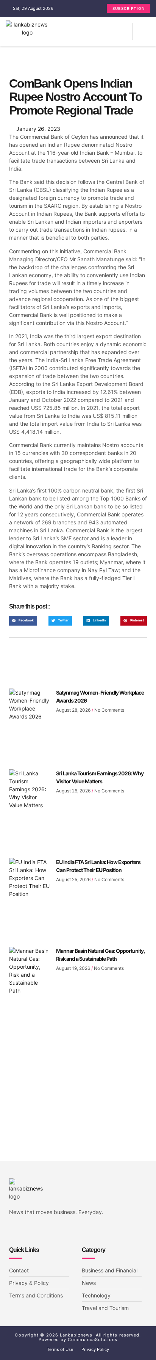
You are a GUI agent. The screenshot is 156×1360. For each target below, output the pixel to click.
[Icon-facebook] (11, 1231)
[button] (126, 31)
